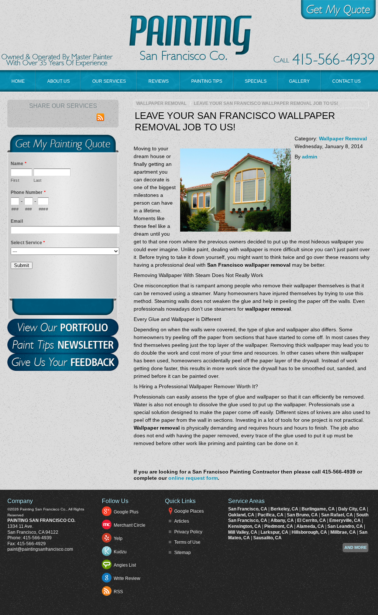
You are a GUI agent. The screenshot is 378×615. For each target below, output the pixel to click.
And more (355, 547)
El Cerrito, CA (312, 520)
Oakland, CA (241, 514)
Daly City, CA (352, 509)
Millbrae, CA (343, 532)
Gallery (299, 81)
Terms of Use (187, 542)
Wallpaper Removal (161, 103)
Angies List (125, 565)
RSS (118, 591)
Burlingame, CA (319, 509)
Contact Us (346, 81)
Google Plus (126, 512)
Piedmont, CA (279, 526)
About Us (58, 81)
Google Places (189, 511)
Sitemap (182, 552)
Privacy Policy (188, 531)
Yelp (118, 538)
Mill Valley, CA (243, 532)
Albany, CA (283, 520)
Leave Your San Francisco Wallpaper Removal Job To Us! (266, 103)
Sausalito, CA (267, 537)
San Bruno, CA (303, 514)
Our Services (109, 81)
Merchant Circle (129, 525)
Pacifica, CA (271, 514)
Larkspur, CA (275, 532)
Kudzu (120, 551)
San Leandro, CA (345, 526)
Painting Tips (206, 81)
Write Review (127, 578)
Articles (181, 521)
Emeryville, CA (345, 520)
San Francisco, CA (248, 509)
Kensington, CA (245, 526)
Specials (256, 81)
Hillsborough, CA (310, 532)
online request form (193, 478)
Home (18, 81)
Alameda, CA (310, 526)
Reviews (158, 81)
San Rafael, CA (337, 514)
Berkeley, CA (285, 509)
